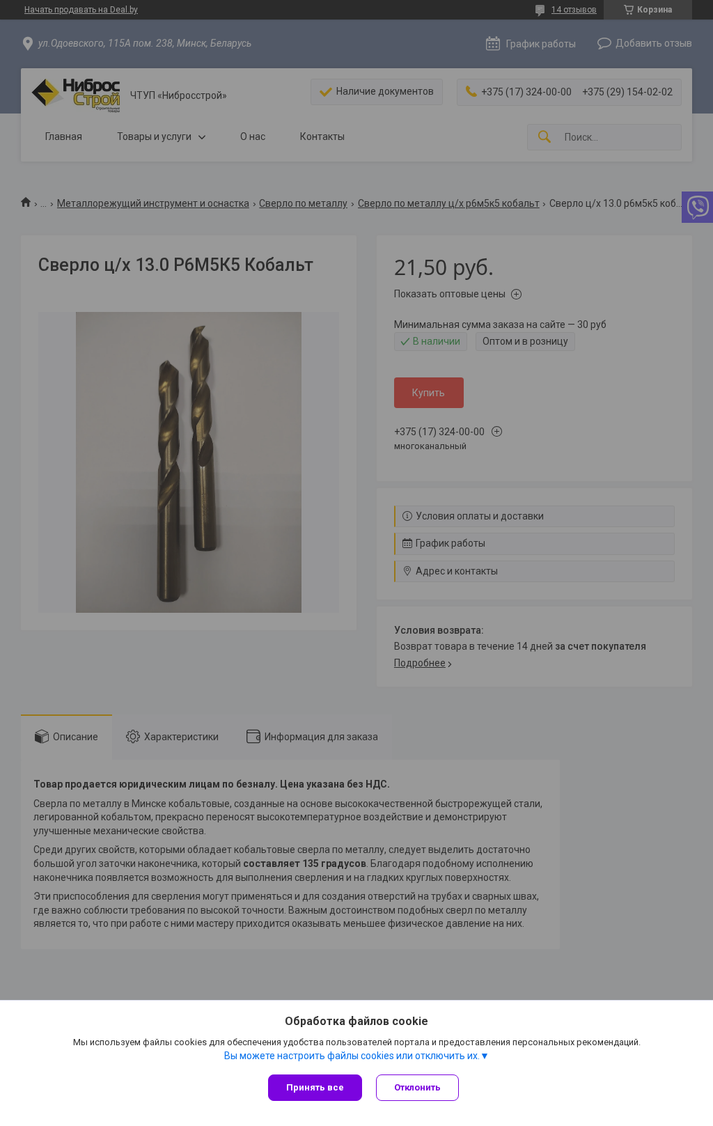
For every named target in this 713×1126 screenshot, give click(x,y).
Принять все (315, 1087)
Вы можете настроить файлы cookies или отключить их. (352, 1055)
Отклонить (417, 1087)
